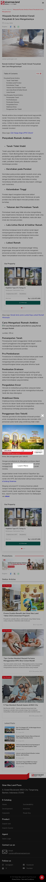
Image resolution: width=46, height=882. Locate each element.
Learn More (23, 466)
